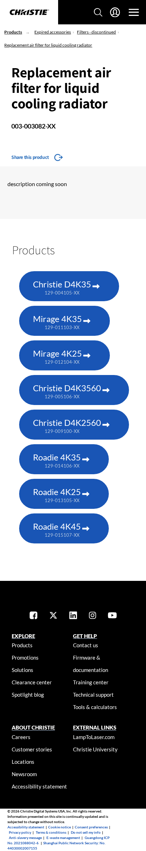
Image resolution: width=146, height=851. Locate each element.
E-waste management (63, 837)
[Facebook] (33, 616)
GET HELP (85, 636)
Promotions (25, 657)
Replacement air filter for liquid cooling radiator (48, 45)
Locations (23, 761)
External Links (94, 727)
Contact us (85, 645)
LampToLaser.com (93, 737)
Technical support (93, 694)
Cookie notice (59, 827)
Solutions (22, 670)
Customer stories (32, 749)
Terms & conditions (51, 832)
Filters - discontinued (96, 32)
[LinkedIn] (73, 616)
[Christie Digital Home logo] (29, 13)
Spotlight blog (28, 694)
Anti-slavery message (25, 837)
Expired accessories (52, 32)
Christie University (95, 749)
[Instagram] (92, 616)
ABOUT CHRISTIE (33, 727)
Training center (90, 682)
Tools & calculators (95, 707)
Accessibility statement (39, 786)
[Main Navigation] (134, 12)
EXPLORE (23, 636)
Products (13, 32)
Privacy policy (20, 832)
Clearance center (32, 682)
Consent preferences (91, 827)
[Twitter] (53, 616)
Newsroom (24, 774)
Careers (21, 737)
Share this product (30, 157)
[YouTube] (112, 616)
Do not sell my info (86, 832)
